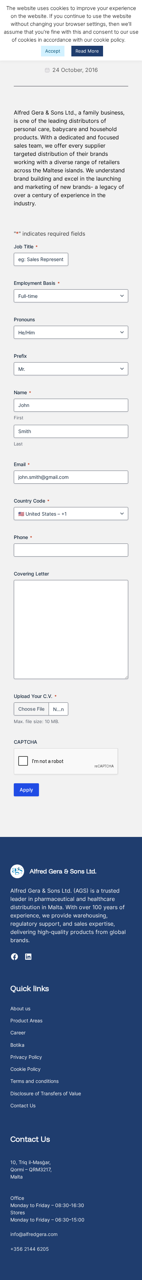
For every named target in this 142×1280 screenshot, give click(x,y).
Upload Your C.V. (35, 696)
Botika (17, 1045)
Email (22, 464)
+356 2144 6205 (29, 1249)
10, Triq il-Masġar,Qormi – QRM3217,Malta (31, 1169)
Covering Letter (31, 574)
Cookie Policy (25, 1069)
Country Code (31, 501)
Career (18, 1032)
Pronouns (24, 319)
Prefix (20, 356)
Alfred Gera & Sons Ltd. (63, 871)
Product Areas (26, 1020)
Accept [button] (52, 51)
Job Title (26, 246)
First (18, 417)
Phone (23, 537)
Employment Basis (37, 283)
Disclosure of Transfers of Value (45, 1093)
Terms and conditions (34, 1081)
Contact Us (23, 1105)
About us (20, 1008)
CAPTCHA (25, 742)
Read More (87, 51)
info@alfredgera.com (34, 1234)
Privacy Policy (26, 1057)
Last (18, 444)
